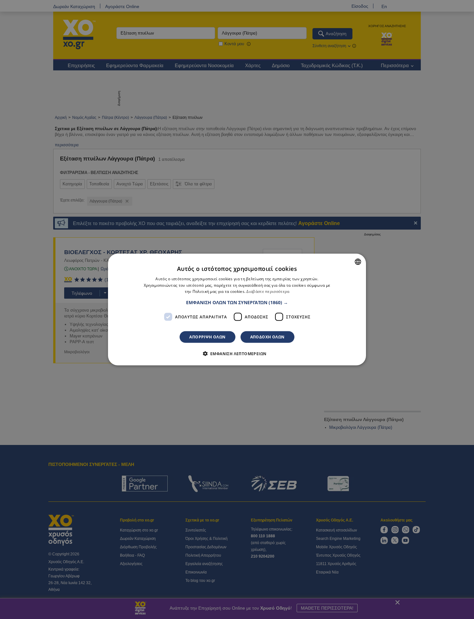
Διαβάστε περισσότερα (267, 291)
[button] (237, 302)
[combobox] (358, 261)
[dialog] (237, 309)
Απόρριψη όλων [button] (207, 337)
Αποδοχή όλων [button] (267, 337)
